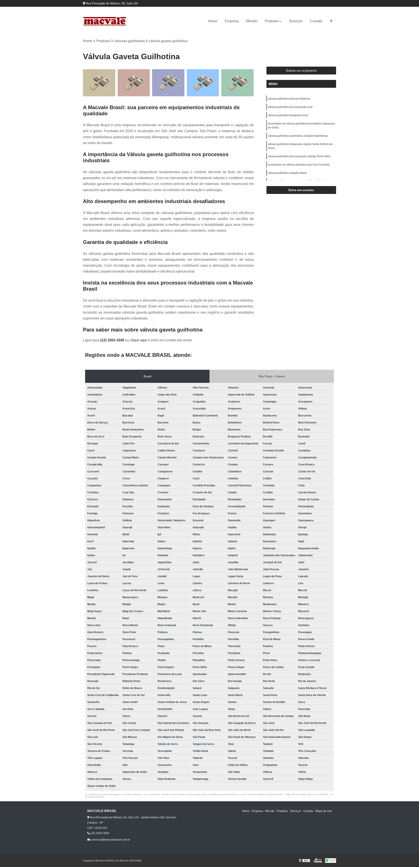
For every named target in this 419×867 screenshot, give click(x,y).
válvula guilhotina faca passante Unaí (290, 107)
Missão (251, 21)
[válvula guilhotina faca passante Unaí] (134, 83)
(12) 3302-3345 (112, 340)
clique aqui (138, 340)
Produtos (272, 21)
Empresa (232, 21)
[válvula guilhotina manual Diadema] (99, 83)
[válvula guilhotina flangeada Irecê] (168, 83)
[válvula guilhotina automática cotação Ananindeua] (237, 83)
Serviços (295, 21)
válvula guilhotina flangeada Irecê (288, 115)
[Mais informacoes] (331, 21)
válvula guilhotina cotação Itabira (287, 172)
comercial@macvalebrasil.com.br (110, 839)
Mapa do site (323, 811)
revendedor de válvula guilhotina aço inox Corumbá (299, 164)
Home (212, 21)
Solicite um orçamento (301, 70)
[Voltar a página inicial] (105, 21)
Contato (316, 21)
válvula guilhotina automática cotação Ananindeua (298, 135)
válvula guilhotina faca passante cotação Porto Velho (299, 156)
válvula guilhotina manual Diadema (289, 98)
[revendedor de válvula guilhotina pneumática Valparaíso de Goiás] (203, 83)
